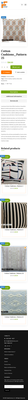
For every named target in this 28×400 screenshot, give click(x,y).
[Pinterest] (9, 83)
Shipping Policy (7, 370)
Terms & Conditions (8, 354)
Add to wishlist (21, 72)
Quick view (23, 168)
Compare (7, 72)
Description (14, 92)
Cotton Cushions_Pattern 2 (14, 186)
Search (6, 361)
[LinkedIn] (10, 83)
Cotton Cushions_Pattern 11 (14, 317)
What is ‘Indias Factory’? (9, 351)
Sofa (18, 78)
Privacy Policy (7, 364)
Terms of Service (8, 373)
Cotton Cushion (10, 76)
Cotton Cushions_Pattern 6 (14, 230)
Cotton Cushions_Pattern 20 (14, 273)
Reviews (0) (14, 101)
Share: (3, 83)
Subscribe (7, 390)
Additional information (14, 96)
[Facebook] (6, 83)
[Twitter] (7, 83)
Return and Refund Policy (10, 367)
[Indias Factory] (4, 4)
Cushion (14, 78)
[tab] (14, 91)
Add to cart (17, 67)
